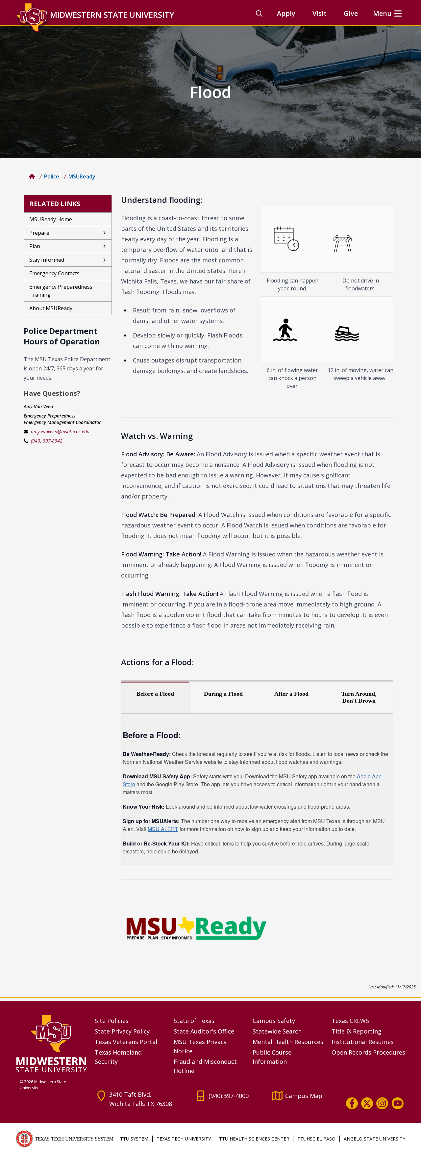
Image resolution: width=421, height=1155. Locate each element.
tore (130, 784)
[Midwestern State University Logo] (51, 1043)
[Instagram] (382, 1103)
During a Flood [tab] (223, 693)
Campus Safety (274, 1021)
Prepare (39, 232)
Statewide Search (277, 1031)
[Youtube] (397, 1103)
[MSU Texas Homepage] (32, 176)
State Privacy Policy (122, 1031)
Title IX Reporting (357, 1031)
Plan (34, 246)
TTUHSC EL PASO (316, 1139)
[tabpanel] (257, 790)
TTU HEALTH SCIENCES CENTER (254, 1139)
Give (351, 13)
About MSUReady (50, 308)
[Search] (259, 13)
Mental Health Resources (288, 1042)
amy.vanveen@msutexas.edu (60, 431)
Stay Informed (46, 259)
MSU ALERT (163, 829)
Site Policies (112, 1021)
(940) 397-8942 (46, 441)
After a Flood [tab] (291, 693)
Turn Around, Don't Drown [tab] (359, 697)
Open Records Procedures (368, 1052)
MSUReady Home (50, 219)
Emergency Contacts (54, 273)
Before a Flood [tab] (155, 693)
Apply (286, 13)
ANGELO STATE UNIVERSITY (374, 1139)
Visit (319, 13)
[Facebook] (351, 1103)
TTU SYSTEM (134, 1139)
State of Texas (194, 1021)
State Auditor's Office (204, 1031)
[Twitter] (367, 1103)
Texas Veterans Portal (126, 1042)
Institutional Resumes (363, 1042)
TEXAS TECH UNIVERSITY (184, 1139)
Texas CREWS (350, 1021)
